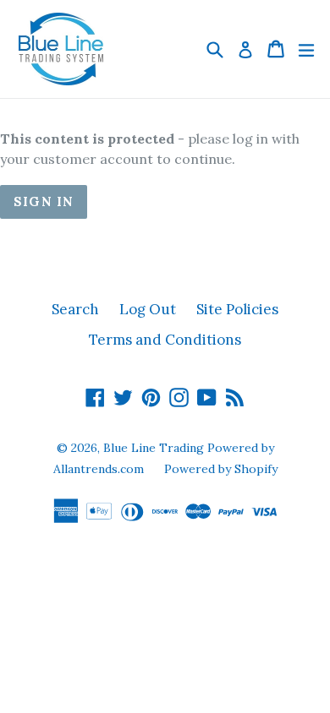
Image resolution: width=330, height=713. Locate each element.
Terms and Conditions (165, 339)
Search (75, 309)
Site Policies (237, 309)
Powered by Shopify (221, 468)
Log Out (147, 309)
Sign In (44, 201)
